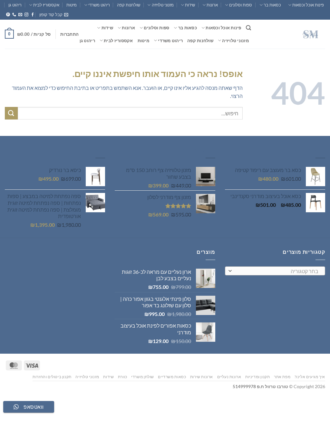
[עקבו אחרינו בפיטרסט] (8, 15)
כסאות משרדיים (172, 376)
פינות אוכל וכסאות (308, 4)
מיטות (71, 4)
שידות (190, 4)
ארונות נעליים (229, 376)
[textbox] (276, 271)
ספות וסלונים (240, 4)
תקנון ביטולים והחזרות (52, 376)
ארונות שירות (201, 376)
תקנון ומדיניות (257, 376)
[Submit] (11, 113)
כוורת (122, 376)
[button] (53, 14)
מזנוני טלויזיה (162, 4)
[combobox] (275, 270)
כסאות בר (272, 4)
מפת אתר (282, 376)
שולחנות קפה (128, 4)
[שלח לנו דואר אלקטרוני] (20, 15)
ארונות (212, 4)
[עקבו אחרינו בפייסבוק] (32, 15)
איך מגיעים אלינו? (310, 376)
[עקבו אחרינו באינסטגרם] (26, 15)
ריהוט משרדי (99, 4)
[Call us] (14, 15)
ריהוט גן (15, 4)
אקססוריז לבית (46, 4)
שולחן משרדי (142, 376)
